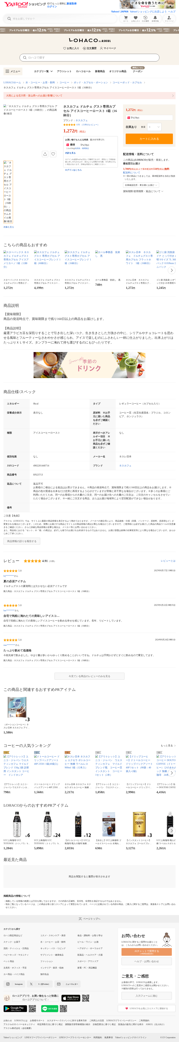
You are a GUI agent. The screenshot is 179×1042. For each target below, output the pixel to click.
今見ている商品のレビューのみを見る (89, 676)
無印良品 (44, 974)
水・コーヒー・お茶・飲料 (40, 82)
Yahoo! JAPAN (119, 11)
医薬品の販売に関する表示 (130, 1024)
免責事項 (108, 1037)
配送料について (131, 172)
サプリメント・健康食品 (51, 955)
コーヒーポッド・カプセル (127, 82)
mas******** (9, 645)
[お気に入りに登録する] (53, 154)
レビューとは (168, 561)
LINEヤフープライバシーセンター (75, 1037)
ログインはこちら (73, 170)
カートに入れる (149, 138)
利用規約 (98, 1037)
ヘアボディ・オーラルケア (90, 948)
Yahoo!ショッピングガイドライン (130, 1037)
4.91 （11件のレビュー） (87, 124)
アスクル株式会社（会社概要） (18, 1028)
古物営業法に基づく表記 (104, 1024)
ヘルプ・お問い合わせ (146, 961)
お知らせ (7, 1020)
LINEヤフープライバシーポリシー (41, 1037)
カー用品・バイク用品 (13, 974)
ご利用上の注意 (96, 1020)
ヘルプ (172, 11)
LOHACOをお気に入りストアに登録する (149, 1008)
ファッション (46, 961)
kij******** (8, 576)
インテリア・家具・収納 (51, 968)
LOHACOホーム (12, 82)
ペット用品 (8, 961)
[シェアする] (45, 154)
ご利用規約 (144, 1020)
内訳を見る (70, 153)
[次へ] (172, 270)
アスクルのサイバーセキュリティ (19, 1024)
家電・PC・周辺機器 (87, 968)
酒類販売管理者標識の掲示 (77, 1024)
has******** (9, 610)
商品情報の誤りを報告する (22, 541)
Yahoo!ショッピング (12, 1037)
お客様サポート (37, 1020)
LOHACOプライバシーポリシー (121, 1020)
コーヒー (64, 82)
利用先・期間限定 (82, 148)
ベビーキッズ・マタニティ (16, 955)
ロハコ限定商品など (12, 935)
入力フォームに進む (147, 996)
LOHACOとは (20, 1020)
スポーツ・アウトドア (87, 961)
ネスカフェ (82, 120)
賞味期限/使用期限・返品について (141, 191)
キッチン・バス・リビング (53, 948)
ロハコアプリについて (34, 999)
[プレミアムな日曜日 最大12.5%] (89, 30)
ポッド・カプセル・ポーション (91, 82)
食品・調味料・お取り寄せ (90, 935)
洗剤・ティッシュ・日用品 (16, 948)
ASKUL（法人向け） (156, 1024)
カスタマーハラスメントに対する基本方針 (67, 1020)
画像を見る (8, 227)
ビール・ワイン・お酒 (87, 942)
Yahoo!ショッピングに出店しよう (148, 11)
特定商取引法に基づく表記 (50, 1024)
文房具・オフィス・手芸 (15, 968)
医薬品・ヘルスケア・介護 (90, 955)
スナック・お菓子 (11, 942)
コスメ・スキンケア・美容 (53, 935)
